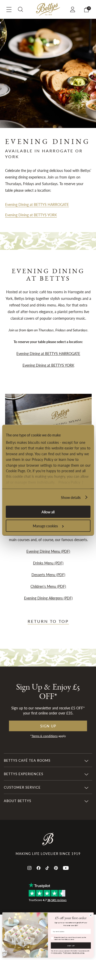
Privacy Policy (69, 481)
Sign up (48, 725)
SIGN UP (70, 945)
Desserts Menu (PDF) (48, 574)
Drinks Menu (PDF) (48, 562)
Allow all (48, 511)
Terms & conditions (44, 736)
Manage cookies (45, 525)
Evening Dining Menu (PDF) (48, 551)
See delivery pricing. (78, 953)
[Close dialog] (91, 915)
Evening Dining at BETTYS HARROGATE (37, 204)
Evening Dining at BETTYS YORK (31, 214)
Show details (71, 497)
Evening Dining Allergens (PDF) (48, 597)
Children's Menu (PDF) (48, 586)
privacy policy (58, 953)
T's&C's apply (67, 953)
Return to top (48, 621)
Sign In (73, 9)
